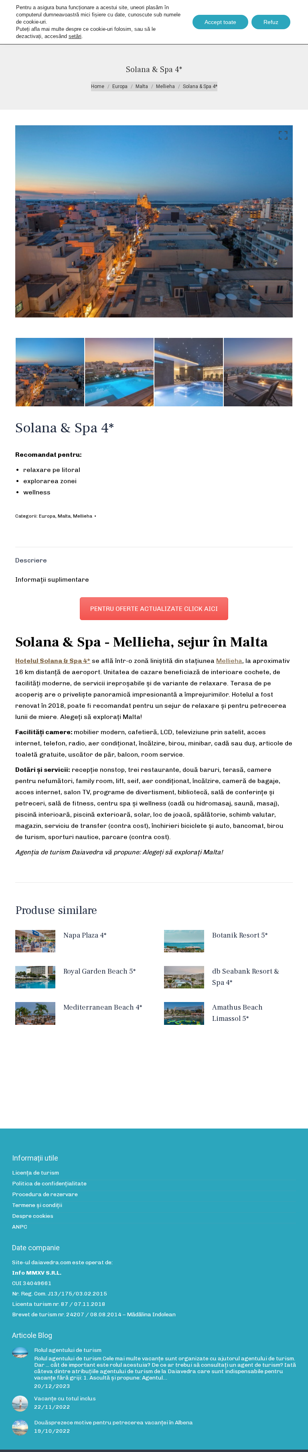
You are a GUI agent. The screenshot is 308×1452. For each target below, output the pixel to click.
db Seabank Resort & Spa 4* (246, 977)
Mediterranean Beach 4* (102, 1007)
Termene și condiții (37, 1205)
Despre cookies (32, 1216)
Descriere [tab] (31, 560)
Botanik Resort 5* (239, 935)
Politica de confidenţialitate (49, 1184)
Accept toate (220, 22)
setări (75, 36)
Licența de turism (35, 1173)
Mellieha (82, 516)
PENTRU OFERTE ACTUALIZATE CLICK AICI (154, 609)
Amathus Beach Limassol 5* (237, 1013)
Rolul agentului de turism (67, 1350)
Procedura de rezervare (45, 1194)
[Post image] (20, 1352)
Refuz (270, 22)
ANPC (19, 1227)
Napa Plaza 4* (84, 935)
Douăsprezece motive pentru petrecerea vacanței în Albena (113, 1423)
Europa (47, 516)
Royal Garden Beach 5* (99, 971)
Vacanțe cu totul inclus (65, 1399)
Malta (64, 516)
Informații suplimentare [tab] (52, 579)
